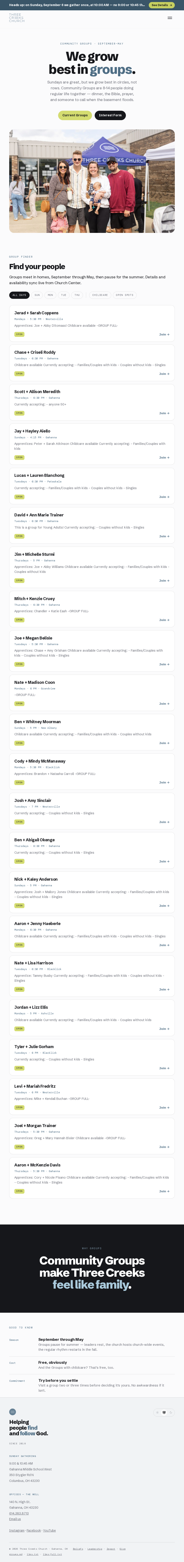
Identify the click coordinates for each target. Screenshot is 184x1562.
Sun (37, 295)
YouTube (49, 1531)
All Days (19, 295)
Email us (15, 1519)
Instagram (16, 1531)
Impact (111, 1548)
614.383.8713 (19, 1513)
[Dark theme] (170, 1412)
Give (122, 1548)
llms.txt (32, 1554)
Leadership (95, 1548)
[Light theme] (157, 1412)
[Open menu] (170, 18)
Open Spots (124, 295)
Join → (164, 334)
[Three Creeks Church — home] (16, 18)
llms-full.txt (52, 1554)
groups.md (15, 1554)
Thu (77, 295)
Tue (63, 295)
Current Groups (75, 115)
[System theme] (164, 1412)
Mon (50, 295)
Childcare (100, 295)
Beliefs (78, 1548)
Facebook (34, 1531)
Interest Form (110, 115)
